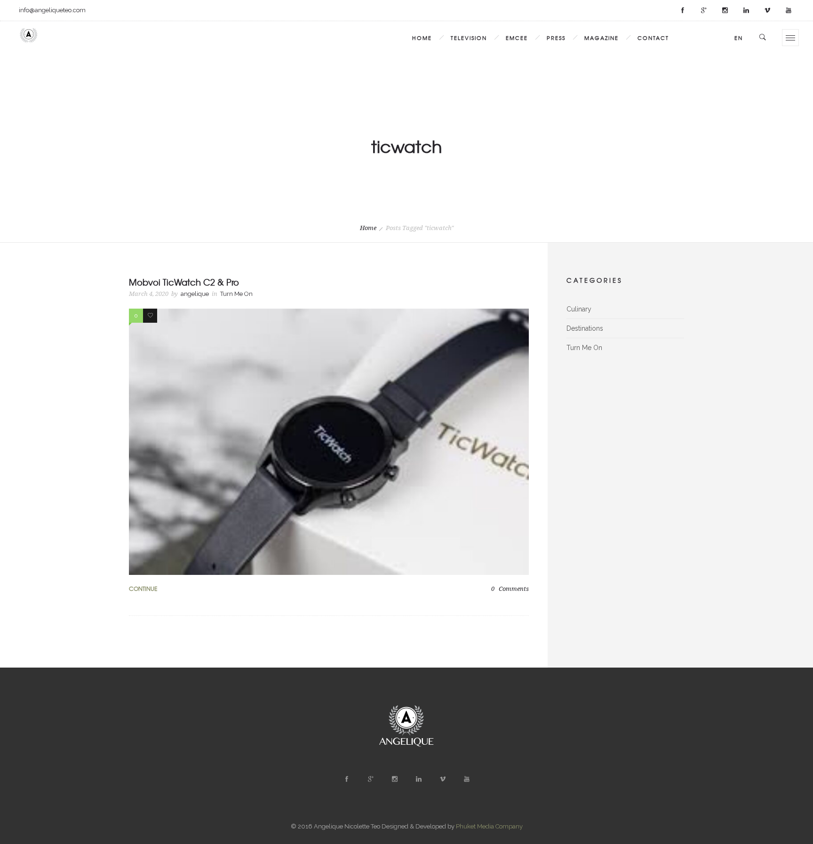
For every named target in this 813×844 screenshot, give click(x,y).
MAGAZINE (601, 37)
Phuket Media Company (489, 826)
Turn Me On (584, 347)
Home (368, 227)
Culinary (578, 309)
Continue (143, 588)
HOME (422, 37)
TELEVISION (469, 37)
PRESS (556, 37)
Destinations (584, 328)
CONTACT (653, 37)
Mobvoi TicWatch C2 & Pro (184, 282)
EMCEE (517, 37)
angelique (195, 293)
